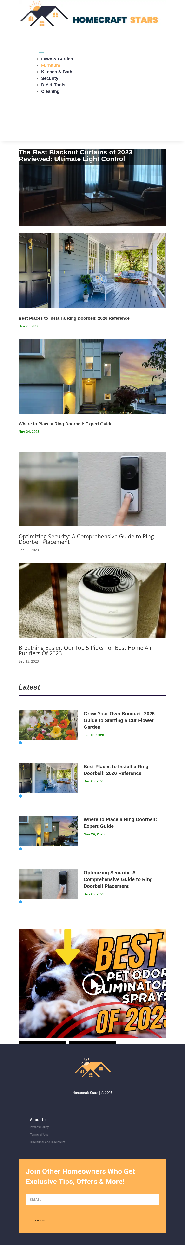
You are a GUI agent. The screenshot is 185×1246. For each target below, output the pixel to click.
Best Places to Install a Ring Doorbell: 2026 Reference (74, 318)
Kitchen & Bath (56, 72)
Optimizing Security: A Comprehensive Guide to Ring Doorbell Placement (86, 539)
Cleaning (50, 91)
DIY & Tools (53, 85)
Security (49, 78)
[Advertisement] (92, 107)
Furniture (50, 65)
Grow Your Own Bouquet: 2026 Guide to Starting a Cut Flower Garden (119, 720)
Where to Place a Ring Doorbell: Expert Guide (65, 424)
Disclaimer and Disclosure (47, 1142)
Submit (42, 1220)
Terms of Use (39, 1134)
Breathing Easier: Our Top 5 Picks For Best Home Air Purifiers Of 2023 (85, 650)
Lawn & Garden (57, 59)
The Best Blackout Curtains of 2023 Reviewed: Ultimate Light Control (76, 155)
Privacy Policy (39, 1127)
